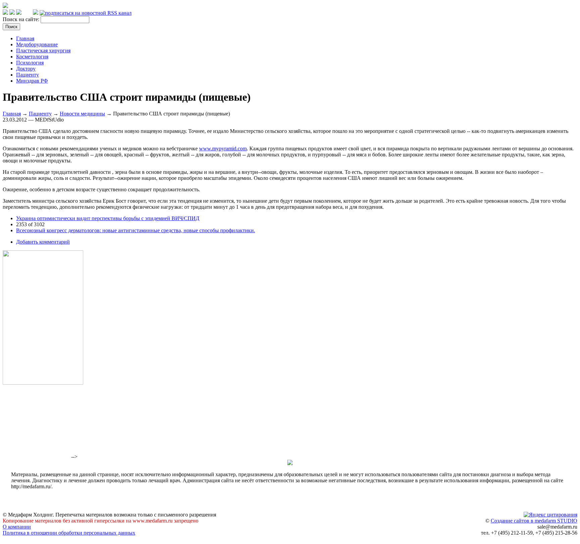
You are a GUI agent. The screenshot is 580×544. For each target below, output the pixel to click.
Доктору (26, 68)
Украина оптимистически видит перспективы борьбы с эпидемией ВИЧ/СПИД (107, 218)
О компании (17, 527)
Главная (25, 38)
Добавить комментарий (43, 242)
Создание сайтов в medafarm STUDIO (534, 521)
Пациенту (27, 75)
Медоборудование (37, 44)
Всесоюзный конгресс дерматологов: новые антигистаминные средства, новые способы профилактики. (135, 230)
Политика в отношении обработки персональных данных (69, 533)
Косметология (32, 56)
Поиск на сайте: (22, 19)
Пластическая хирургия (43, 50)
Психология (30, 62)
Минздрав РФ (32, 81)
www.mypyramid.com (223, 148)
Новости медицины (82, 113)
